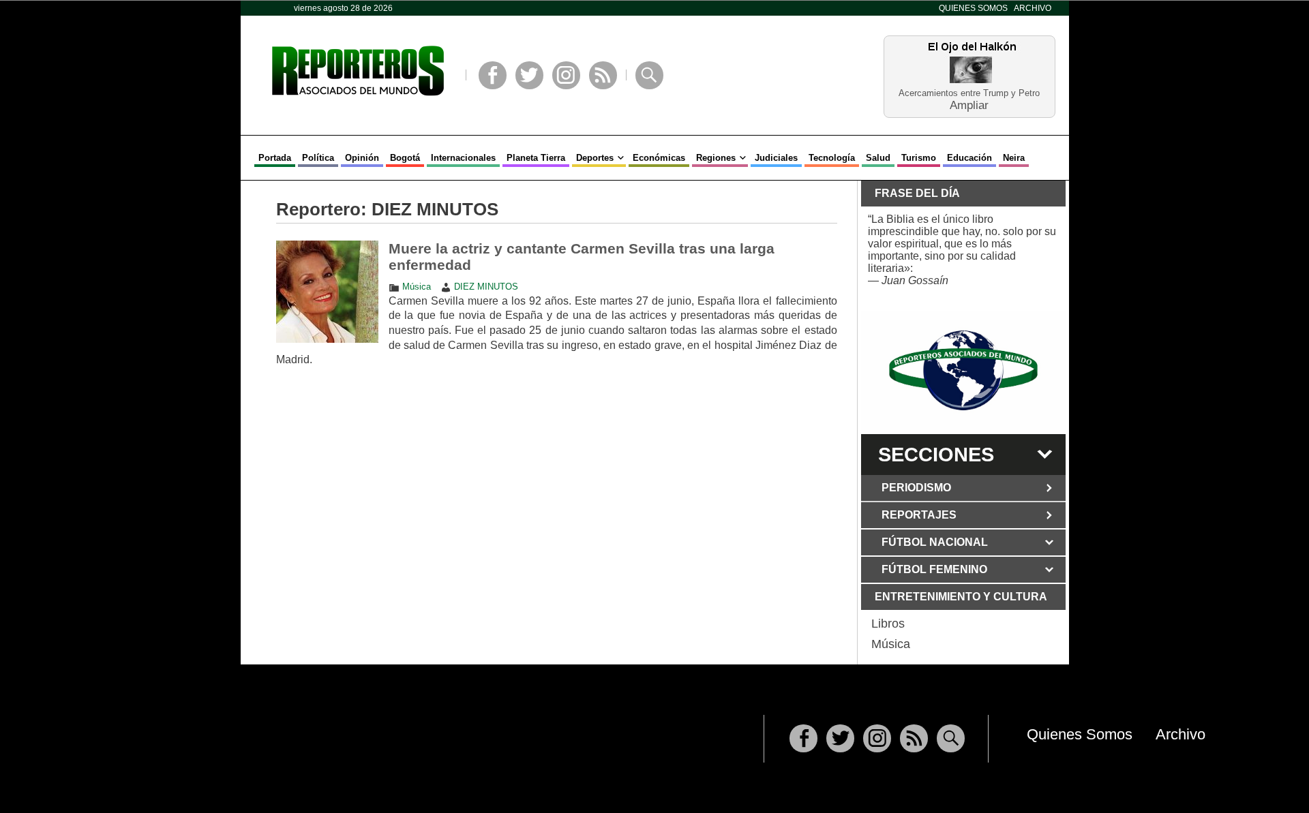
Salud (878, 158)
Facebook (493, 75)
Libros (888, 623)
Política (318, 158)
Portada (274, 158)
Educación (969, 158)
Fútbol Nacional (935, 542)
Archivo (1032, 8)
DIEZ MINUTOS (486, 286)
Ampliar (969, 104)
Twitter (529, 75)
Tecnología (832, 158)
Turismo (918, 158)
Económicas (659, 158)
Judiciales (776, 158)
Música (416, 286)
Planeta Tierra (536, 158)
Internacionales (463, 158)
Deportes (595, 158)
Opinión (362, 158)
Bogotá (405, 158)
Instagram (566, 75)
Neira (1014, 158)
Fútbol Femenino (934, 569)
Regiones (716, 158)
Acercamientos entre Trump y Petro (969, 93)
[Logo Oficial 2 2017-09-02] (963, 370)
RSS (603, 75)
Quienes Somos (973, 8)
